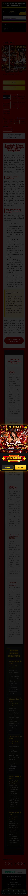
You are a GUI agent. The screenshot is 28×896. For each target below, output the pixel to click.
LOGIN (7, 467)
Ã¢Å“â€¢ (25, 427)
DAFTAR (20, 467)
